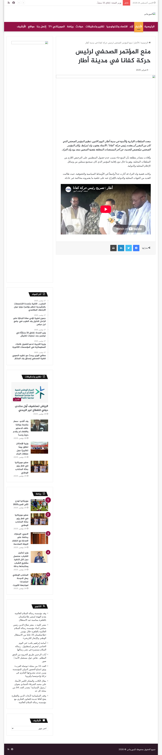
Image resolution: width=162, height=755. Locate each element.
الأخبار (138, 26)
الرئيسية (149, 26)
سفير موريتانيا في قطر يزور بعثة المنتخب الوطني (21, 468)
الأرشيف (21, 26)
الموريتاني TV (56, 26)
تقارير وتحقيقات (95, 26)
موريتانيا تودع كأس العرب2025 (20, 502)
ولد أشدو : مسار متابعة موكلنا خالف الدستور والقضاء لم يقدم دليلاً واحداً (20, 428)
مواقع (31, 26)
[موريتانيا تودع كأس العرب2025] (39, 505)
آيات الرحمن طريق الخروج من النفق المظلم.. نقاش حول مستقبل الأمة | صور (29, 657)
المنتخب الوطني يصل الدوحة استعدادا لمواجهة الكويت (20, 580)
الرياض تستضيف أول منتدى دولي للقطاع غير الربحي (31, 408)
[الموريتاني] (150, 14)
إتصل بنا (41, 26)
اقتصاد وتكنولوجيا (117, 26)
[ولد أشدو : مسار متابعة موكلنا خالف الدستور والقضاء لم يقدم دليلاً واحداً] (39, 425)
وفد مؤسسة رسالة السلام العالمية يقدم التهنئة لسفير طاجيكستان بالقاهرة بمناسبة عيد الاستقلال (30, 616)
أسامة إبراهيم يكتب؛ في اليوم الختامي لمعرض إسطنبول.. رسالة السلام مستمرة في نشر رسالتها (30, 646)
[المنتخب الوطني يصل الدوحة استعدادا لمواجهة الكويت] (39, 579)
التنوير (38, 606)
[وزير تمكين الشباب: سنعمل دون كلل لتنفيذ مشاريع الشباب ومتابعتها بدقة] (39, 557)
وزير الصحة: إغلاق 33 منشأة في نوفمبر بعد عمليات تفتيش (95, 2)
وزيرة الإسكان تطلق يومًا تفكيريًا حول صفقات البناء (22, 449)
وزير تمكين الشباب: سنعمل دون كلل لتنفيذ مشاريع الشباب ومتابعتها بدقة (20, 559)
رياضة (70, 26)
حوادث (79, 26)
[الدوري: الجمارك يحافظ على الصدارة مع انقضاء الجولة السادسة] (39, 538)
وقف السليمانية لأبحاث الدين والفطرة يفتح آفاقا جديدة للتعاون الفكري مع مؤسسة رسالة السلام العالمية (29, 699)
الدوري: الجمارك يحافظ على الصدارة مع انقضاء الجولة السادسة (20, 539)
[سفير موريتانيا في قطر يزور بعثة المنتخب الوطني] (39, 467)
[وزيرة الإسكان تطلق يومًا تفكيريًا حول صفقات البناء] (39, 448)
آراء (131, 26)
